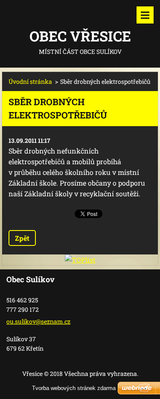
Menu (145, 15)
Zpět (22, 237)
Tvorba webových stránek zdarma (74, 388)
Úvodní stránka (30, 81)
